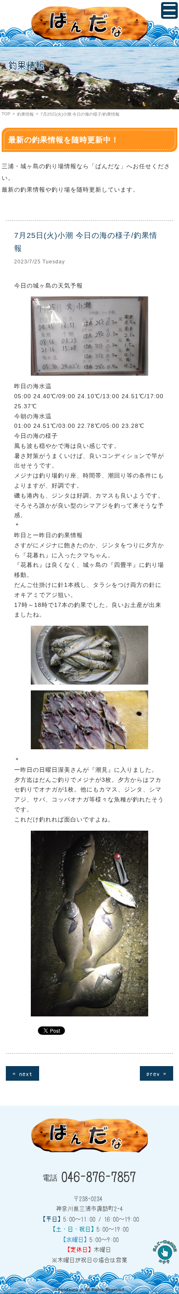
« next (22, 1073)
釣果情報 (25, 114)
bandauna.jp (70, 1289)
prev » (157, 1073)
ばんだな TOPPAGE (89, 23)
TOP (6, 113)
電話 (89, 1176)
